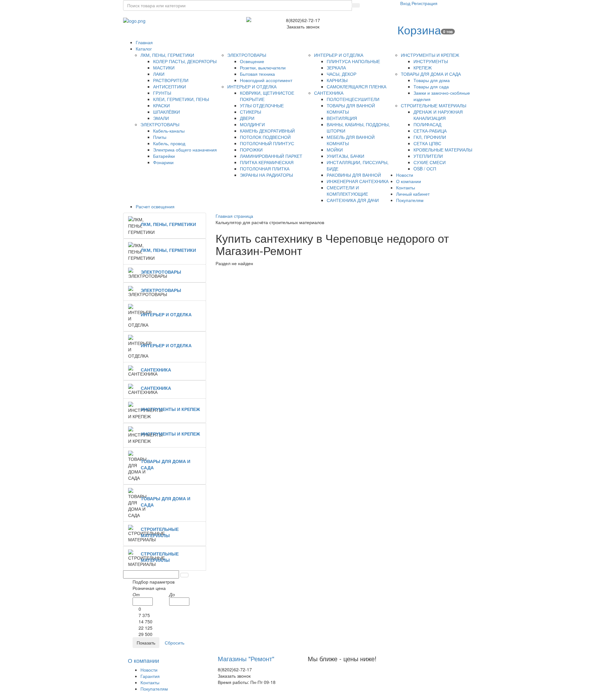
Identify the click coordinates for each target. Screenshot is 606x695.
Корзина (419, 29)
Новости (148, 670)
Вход (406, 3)
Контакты (149, 682)
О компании (143, 660)
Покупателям (154, 689)
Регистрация (424, 3)
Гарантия (150, 676)
